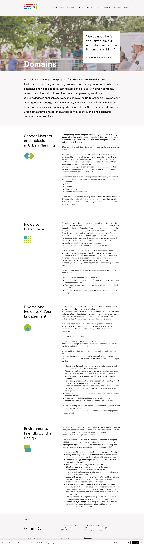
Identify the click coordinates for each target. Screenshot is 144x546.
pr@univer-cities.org (95, 530)
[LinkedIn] (33, 528)
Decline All (125, 543)
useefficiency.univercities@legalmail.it (101, 528)
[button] (62, 7)
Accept (135, 543)
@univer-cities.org (97, 526)
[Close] (141, 542)
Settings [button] (116, 543)
